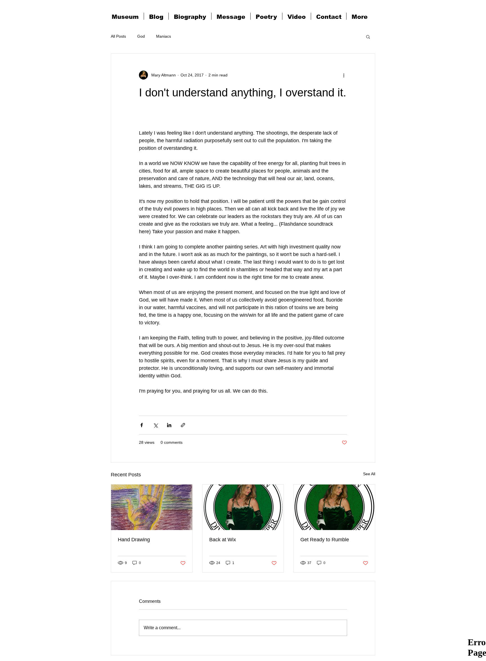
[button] (368, 36)
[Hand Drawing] (151, 507)
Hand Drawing (134, 539)
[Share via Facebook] (141, 425)
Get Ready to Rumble (324, 539)
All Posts (118, 36)
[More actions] (343, 75)
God (141, 36)
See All (369, 474)
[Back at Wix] (243, 507)
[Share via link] (183, 425)
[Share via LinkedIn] (169, 425)
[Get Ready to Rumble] (334, 507)
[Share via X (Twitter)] (155, 425)
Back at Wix (222, 539)
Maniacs (163, 36)
